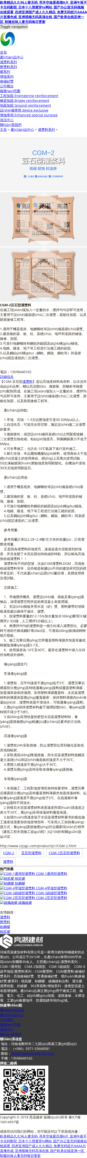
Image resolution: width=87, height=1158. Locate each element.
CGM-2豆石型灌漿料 (64, 853)
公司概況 (7, 86)
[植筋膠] (7, 878)
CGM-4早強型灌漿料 (51, 888)
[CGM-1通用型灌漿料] (18, 873)
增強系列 (7, 76)
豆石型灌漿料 (31, 853)
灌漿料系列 (8, 62)
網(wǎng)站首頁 (12, 1010)
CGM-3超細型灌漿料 (51, 893)
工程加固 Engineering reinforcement (29, 95)
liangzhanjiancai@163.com (32, 1053)
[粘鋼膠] (7, 883)
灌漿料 (27, 381)
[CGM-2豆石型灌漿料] (18, 897)
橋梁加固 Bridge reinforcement (24, 100)
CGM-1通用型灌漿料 (51, 873)
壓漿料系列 (8, 66)
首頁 (3, 52)
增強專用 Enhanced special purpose (29, 115)
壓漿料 (5, 922)
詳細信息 (7, 376)
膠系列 (5, 71)
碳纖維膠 (25, 902)
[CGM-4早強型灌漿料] (18, 888)
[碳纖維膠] (9, 902)
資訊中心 (7, 120)
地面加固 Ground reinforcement (25, 105)
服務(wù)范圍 (10, 1024)
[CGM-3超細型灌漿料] (18, 893)
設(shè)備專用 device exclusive (24, 110)
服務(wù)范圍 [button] (10, 91)
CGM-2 (8, 853)
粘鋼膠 (20, 883)
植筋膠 (20, 878)
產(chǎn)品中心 (22, 129)
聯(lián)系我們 (11, 124)
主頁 (3, 129)
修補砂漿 (7, 81)
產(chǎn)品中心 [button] (11, 57)
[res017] (43, 39)
